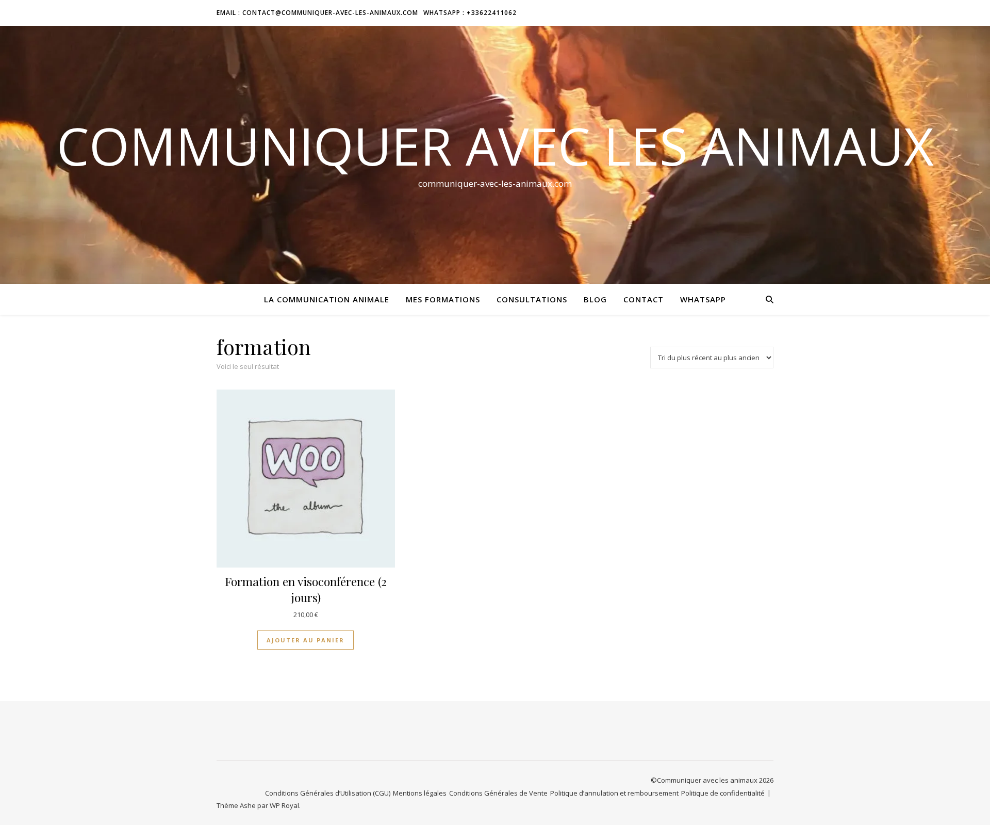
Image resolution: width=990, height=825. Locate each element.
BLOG (595, 299)
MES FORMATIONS (443, 299)
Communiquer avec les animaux (495, 145)
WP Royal (284, 805)
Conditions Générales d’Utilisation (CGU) (327, 793)
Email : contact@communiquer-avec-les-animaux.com (317, 12)
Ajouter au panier (305, 640)
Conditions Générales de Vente (498, 793)
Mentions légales (420, 793)
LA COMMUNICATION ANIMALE (326, 299)
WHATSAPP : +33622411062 (470, 12)
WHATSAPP (703, 299)
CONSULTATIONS (532, 299)
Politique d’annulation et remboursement (614, 793)
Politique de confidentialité (723, 793)
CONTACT (643, 299)
